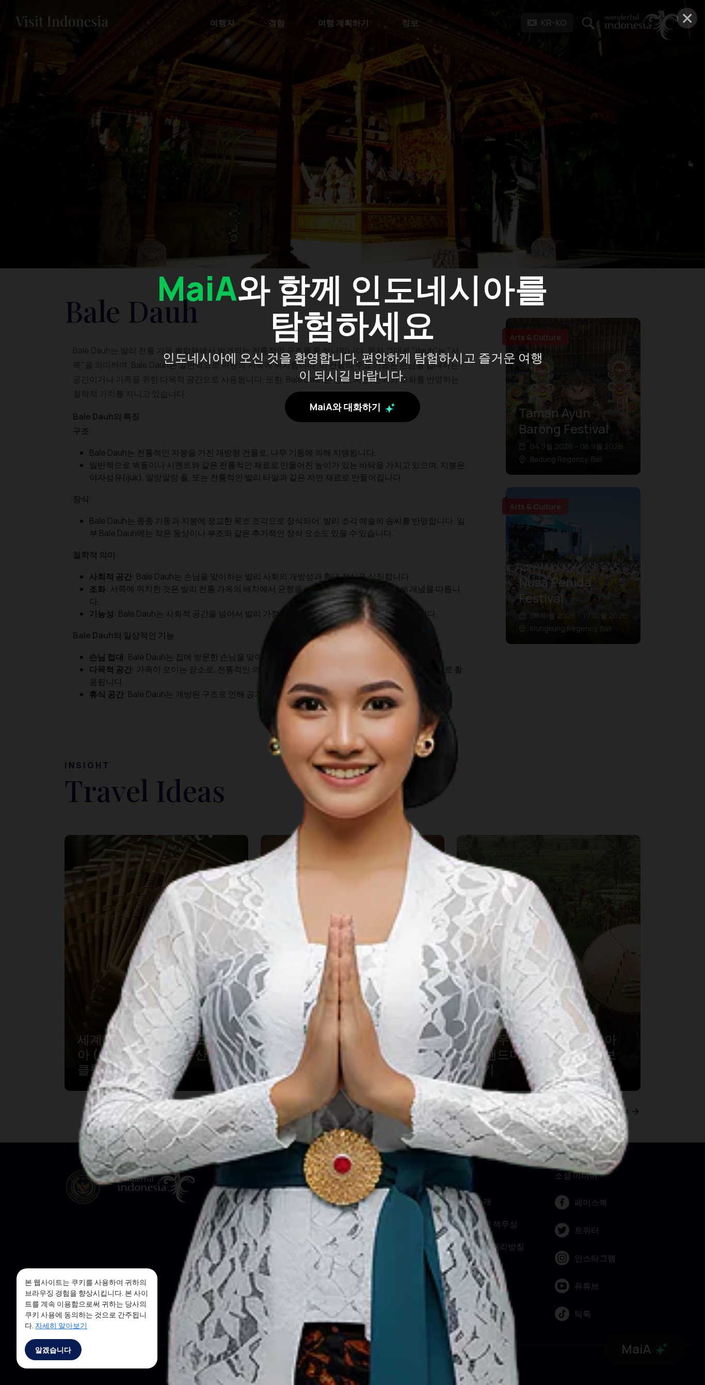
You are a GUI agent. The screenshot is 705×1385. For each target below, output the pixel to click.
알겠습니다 (53, 1350)
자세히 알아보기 (61, 1325)
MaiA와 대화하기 (346, 406)
